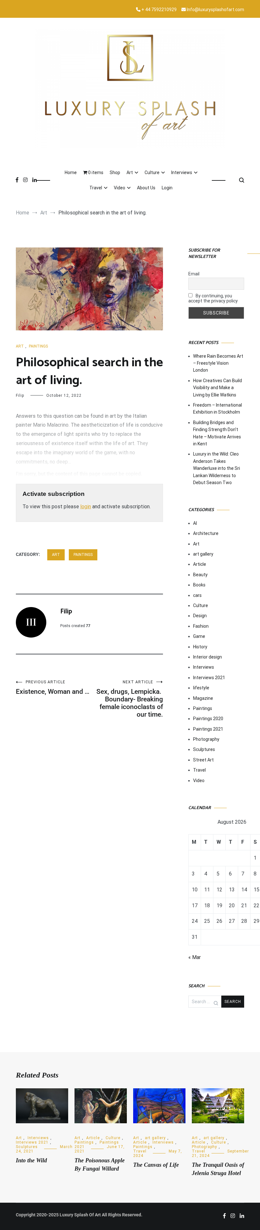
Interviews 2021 (209, 677)
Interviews (181, 172)
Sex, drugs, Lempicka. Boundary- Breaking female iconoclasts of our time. (129, 699)
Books (199, 584)
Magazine (203, 698)
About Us (146, 187)
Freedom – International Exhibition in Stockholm (217, 408)
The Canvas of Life (156, 1165)
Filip (20, 395)
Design (200, 615)
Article (199, 564)
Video (119, 187)
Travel (95, 187)
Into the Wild (31, 1160)
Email (193, 273)
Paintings (38, 346)
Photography (206, 739)
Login (167, 187)
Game (199, 636)
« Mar (194, 957)
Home (71, 172)
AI (195, 523)
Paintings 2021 (208, 729)
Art (130, 172)
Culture (152, 172)
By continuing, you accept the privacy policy (213, 298)
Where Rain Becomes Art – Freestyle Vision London (218, 363)
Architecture (205, 533)
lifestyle (201, 687)
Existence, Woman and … (52, 687)
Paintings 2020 (208, 718)
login (85, 506)
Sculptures (204, 749)
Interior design (207, 656)
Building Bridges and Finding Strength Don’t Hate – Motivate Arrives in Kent (217, 433)
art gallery (203, 554)
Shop (115, 172)
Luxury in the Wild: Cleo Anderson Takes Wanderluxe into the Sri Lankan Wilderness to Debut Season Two (216, 468)
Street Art (203, 759)
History (200, 646)
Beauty (200, 574)
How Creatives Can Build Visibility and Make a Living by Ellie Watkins (217, 387)
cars (197, 595)
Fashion (201, 626)
